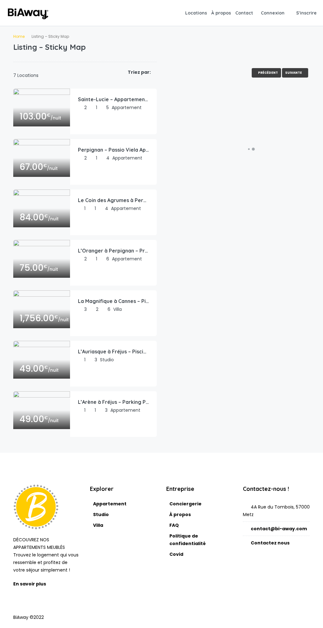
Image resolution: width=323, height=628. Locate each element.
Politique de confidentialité (187, 540)
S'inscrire (306, 13)
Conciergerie (185, 504)
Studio (101, 514)
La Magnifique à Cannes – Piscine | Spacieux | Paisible (113, 301)
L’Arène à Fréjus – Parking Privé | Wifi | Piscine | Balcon (113, 402)
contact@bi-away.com (279, 529)
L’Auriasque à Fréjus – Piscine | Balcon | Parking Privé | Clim (113, 351)
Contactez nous (270, 543)
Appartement (109, 504)
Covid (176, 554)
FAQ (174, 525)
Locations (196, 13)
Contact (244, 13)
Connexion (273, 13)
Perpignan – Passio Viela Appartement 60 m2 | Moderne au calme (113, 150)
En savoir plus (30, 584)
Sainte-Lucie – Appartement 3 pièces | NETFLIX (113, 99)
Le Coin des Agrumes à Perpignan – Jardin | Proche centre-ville (113, 200)
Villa (98, 525)
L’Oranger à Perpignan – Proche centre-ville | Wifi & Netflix (113, 250)
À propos (221, 13)
